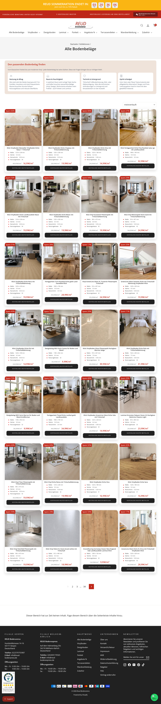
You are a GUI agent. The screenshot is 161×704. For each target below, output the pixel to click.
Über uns (104, 639)
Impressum (104, 651)
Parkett (75, 32)
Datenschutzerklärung (109, 663)
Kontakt (103, 643)
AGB (102, 655)
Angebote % (89, 32)
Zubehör (146, 32)
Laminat (63, 32)
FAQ (102, 671)
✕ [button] (13, 673)
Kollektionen (84, 44)
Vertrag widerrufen (108, 675)
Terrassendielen (108, 32)
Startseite (74, 44)
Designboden (50, 32)
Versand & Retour (107, 647)
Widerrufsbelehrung (108, 659)
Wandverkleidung (129, 32)
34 (84, 586)
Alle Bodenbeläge (16, 32)
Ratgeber (103, 667)
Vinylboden (33, 32)
